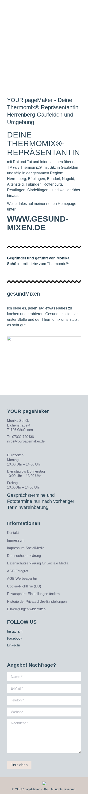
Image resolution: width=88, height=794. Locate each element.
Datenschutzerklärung (24, 556)
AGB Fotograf (17, 571)
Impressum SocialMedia (25, 548)
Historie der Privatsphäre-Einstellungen (37, 601)
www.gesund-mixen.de (37, 223)
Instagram (15, 631)
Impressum (16, 540)
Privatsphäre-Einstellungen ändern (33, 594)
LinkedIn (13, 645)
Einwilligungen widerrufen (26, 609)
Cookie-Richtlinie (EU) (24, 586)
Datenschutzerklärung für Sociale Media (37, 563)
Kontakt (13, 533)
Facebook (14, 638)
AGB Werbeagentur (22, 578)
